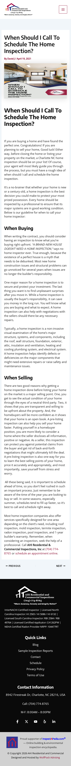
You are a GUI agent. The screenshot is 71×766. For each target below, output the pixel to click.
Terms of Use (35, 675)
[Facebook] (17, 721)
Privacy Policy (35, 669)
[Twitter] (26, 721)
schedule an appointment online (36, 553)
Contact (36, 657)
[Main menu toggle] (63, 9)
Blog (35, 644)
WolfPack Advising (49, 757)
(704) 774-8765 (39, 704)
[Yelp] (44, 721)
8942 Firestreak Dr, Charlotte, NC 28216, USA (35, 695)
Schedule (35, 663)
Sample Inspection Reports (35, 651)
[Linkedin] (53, 721)
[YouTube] (35, 721)
